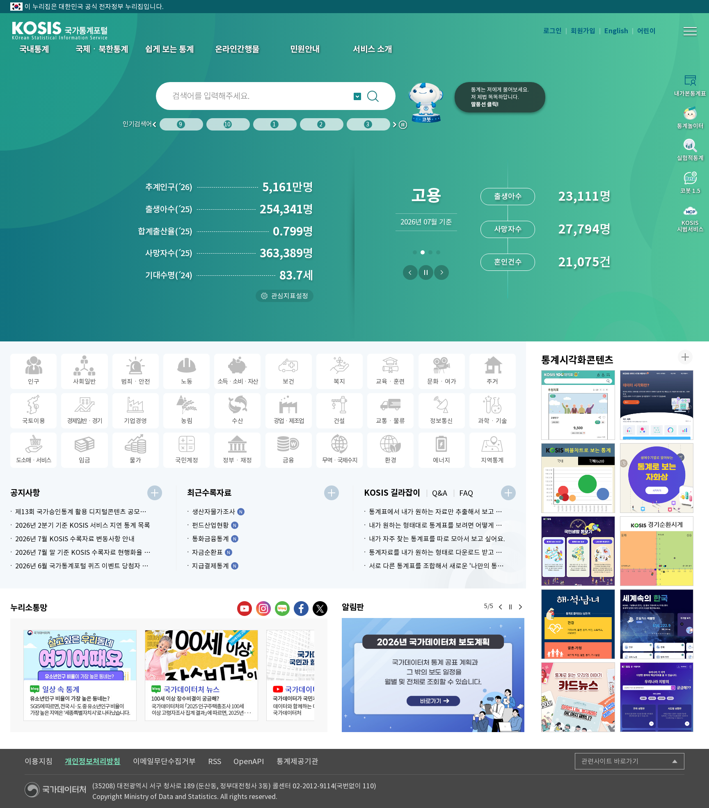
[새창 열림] (80, 675)
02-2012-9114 (313, 786)
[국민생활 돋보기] (578, 551)
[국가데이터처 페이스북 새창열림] (301, 608)
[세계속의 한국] (656, 624)
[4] (438, 254)
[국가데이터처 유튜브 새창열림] (244, 608)
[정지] (426, 272)
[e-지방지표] (656, 697)
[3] (430, 254)
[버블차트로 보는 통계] (578, 478)
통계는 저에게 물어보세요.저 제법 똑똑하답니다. (500, 97)
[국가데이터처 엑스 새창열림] (320, 608)
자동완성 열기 (357, 96)
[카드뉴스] (578, 697)
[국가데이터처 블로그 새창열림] (282, 608)
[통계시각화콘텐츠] (685, 357)
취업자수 (508, 196)
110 (368, 786)
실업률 (507, 262)
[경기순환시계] (656, 551)
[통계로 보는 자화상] (656, 478)
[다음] (441, 272)
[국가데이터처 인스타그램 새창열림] (263, 608)
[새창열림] (433, 675)
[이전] (410, 272)
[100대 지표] (578, 405)
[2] (422, 254)
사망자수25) (168, 253)
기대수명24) (168, 275)
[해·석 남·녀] (578, 624)
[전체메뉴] (690, 31)
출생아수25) (168, 209)
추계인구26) (168, 187)
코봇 (429, 102)
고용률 (507, 229)
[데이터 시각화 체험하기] (656, 405)
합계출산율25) (165, 231)
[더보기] (154, 492)
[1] (415, 254)
